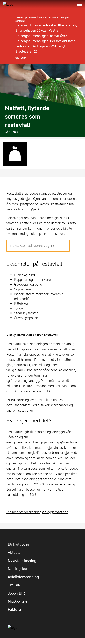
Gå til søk (11, 132)
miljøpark (33, 209)
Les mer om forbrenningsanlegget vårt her (37, 512)
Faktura (14, 609)
